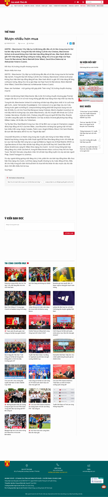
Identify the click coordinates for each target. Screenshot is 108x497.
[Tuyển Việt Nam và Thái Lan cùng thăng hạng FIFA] (64, 395)
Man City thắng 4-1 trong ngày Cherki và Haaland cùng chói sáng (15, 308)
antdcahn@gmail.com (89, 471)
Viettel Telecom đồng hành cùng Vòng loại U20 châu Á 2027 (39, 332)
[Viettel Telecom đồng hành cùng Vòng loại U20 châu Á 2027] (39, 322)
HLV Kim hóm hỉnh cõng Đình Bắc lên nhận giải (39, 431)
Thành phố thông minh (60, 6)
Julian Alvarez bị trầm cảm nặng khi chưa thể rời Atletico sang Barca (39, 309)
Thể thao (83, 6)
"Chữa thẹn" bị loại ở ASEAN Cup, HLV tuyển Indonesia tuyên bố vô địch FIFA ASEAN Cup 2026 (89, 114)
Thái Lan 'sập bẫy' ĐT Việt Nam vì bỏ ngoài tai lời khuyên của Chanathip (88, 124)
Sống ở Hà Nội (91, 6)
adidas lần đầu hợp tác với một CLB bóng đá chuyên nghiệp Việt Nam (63, 309)
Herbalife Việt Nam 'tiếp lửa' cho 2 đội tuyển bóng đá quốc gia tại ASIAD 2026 (63, 357)
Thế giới (38, 6)
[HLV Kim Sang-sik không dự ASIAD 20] (39, 274)
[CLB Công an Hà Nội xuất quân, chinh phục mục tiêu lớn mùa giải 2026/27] (64, 322)
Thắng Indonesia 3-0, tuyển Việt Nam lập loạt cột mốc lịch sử (88, 133)
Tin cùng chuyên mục (15, 263)
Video (50, 6)
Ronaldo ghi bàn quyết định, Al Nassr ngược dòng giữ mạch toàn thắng (63, 285)
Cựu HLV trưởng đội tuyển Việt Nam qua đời (88, 141)
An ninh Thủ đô (19, 2)
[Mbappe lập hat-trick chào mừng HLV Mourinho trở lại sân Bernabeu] (15, 421)
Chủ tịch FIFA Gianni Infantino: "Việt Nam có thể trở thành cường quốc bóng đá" (62, 383)
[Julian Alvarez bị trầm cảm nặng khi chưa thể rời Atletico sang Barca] (39, 298)
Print (73, 43)
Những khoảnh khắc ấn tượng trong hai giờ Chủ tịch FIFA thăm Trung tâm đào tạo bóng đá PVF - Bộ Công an (15, 408)
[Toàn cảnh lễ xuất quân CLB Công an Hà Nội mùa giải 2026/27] (15, 322)
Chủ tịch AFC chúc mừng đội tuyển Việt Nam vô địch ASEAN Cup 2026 (14, 383)
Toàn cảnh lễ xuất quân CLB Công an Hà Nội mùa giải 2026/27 (15, 332)
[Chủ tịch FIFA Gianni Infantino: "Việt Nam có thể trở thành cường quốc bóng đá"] (64, 372)
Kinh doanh (100, 6)
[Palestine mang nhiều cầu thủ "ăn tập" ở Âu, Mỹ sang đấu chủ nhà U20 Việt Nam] (15, 274)
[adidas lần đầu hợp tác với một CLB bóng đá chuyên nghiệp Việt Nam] (64, 298)
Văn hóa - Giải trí (74, 6)
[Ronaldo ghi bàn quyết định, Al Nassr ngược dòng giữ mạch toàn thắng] (64, 274)
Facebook (68, 43)
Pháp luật (45, 6)
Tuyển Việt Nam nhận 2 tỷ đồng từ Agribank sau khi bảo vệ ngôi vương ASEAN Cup (39, 357)
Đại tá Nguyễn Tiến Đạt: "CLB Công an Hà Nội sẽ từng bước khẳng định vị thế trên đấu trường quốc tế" (14, 358)
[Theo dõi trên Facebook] (75, 2)
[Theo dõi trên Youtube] (78, 2)
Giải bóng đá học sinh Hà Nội (89, 67)
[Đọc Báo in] (84, 2)
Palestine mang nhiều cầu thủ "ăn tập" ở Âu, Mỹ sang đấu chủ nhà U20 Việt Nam (15, 285)
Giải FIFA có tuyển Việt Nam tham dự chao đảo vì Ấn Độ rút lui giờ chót (89, 149)
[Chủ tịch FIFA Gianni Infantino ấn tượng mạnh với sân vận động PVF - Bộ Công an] (39, 395)
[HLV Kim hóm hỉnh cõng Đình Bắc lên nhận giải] (39, 421)
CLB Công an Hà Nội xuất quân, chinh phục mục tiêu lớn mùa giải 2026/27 (63, 333)
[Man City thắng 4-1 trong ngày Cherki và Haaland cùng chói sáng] (15, 298)
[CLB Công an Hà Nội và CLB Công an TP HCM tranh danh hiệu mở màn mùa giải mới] (39, 372)
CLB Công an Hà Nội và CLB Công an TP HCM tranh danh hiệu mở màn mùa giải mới (39, 383)
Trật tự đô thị (18, 6)
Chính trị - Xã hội (29, 6)
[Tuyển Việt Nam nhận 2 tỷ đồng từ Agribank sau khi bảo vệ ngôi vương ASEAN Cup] (39, 346)
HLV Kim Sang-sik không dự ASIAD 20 (39, 284)
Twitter (71, 43)
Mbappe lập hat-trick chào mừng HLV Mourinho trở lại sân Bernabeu (15, 432)
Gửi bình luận (69, 233)
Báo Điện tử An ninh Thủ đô (7, 3)
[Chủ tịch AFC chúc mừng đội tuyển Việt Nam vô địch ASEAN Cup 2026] (15, 372)
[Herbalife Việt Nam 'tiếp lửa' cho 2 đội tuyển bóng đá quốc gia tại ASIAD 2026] (64, 346)
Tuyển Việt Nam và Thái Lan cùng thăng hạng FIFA (63, 405)
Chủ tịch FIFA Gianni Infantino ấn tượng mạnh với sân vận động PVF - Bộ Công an (39, 407)
